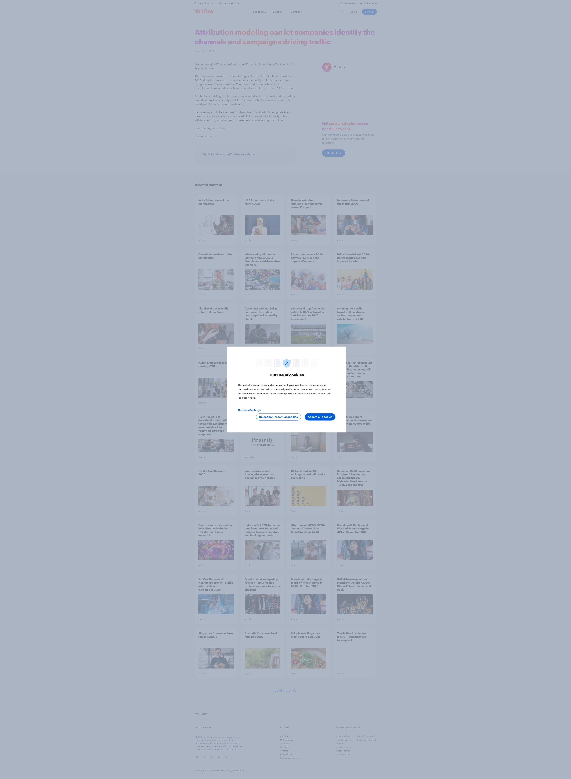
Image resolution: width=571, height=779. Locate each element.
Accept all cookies (320, 417)
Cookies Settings (249, 410)
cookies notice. (247, 397)
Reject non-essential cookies (278, 417)
